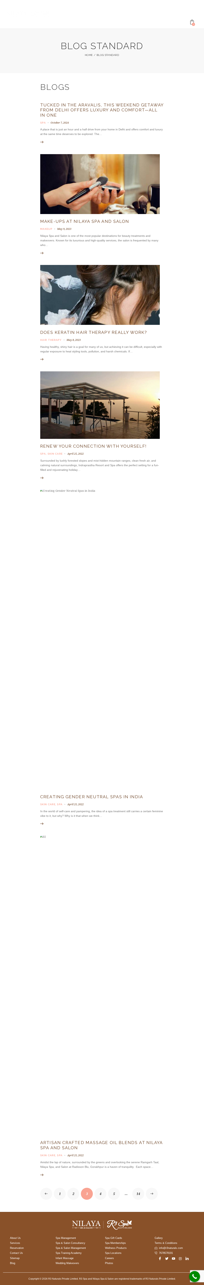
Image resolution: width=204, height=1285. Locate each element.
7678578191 (166, 1252)
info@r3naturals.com (171, 1247)
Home (89, 55)
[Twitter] (167, 1259)
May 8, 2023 (74, 340)
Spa (43, 122)
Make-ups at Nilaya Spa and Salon (84, 221)
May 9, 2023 (64, 229)
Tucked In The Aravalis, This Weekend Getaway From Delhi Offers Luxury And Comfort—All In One (102, 110)
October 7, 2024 (60, 122)
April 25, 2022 (75, 453)
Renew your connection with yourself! (93, 446)
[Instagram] (180, 1259)
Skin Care (55, 453)
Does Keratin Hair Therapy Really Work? (93, 332)
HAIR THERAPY (51, 339)
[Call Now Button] (194, 1276)
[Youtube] (174, 1259)
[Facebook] (160, 1259)
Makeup (46, 228)
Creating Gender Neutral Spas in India (93, 796)
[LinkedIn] (187, 1259)
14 (140, 1192)
